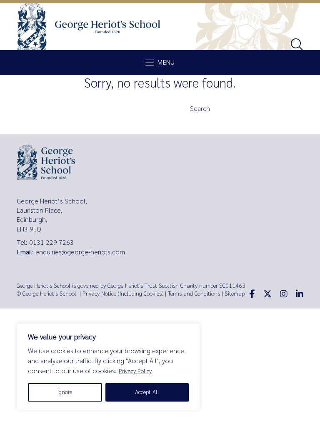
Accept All (147, 392)
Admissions (95, 127)
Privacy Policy (135, 371)
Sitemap (235, 293)
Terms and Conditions (194, 293)
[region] (108, 366)
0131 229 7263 (51, 242)
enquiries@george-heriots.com (80, 252)
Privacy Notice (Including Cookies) (122, 293)
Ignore (65, 392)
